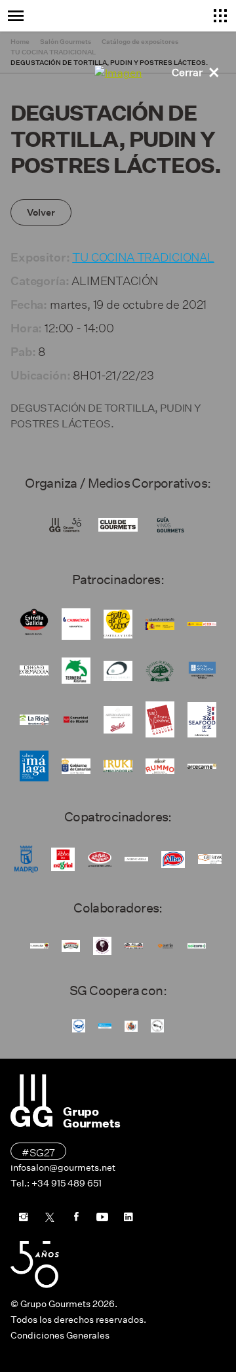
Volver (41, 212)
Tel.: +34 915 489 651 (56, 1183)
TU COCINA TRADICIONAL (143, 255)
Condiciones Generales (59, 1335)
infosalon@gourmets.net (62, 1167)
